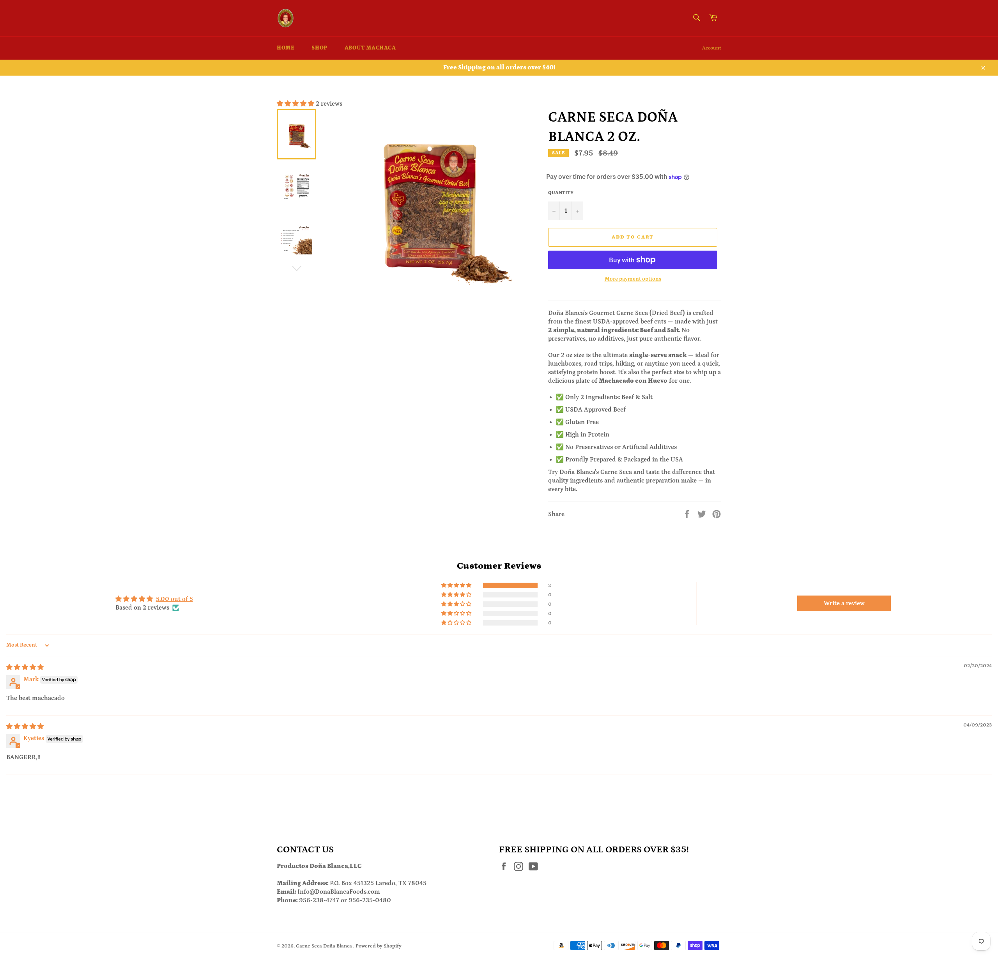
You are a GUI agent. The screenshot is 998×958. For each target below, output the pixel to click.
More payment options (633, 279)
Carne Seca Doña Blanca (324, 946)
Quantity (560, 192)
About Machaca (370, 48)
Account (711, 48)
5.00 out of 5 (174, 599)
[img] (25, 667)
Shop (319, 48)
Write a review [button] (844, 603)
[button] (296, 103)
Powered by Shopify (379, 946)
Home (285, 48)
